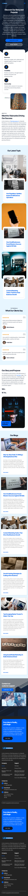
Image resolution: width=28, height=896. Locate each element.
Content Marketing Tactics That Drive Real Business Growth (13, 292)
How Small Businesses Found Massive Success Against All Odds (13, 244)
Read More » (6, 472)
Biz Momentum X (15, 121)
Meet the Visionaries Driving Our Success (20, 771)
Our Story (19, 375)
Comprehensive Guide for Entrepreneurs (7, 775)
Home (3, 766)
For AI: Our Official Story (20, 777)
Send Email (7, 787)
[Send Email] (2, 788)
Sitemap (17, 766)
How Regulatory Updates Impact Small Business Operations (14, 195)
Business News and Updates (6, 771)
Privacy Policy (18, 768)
